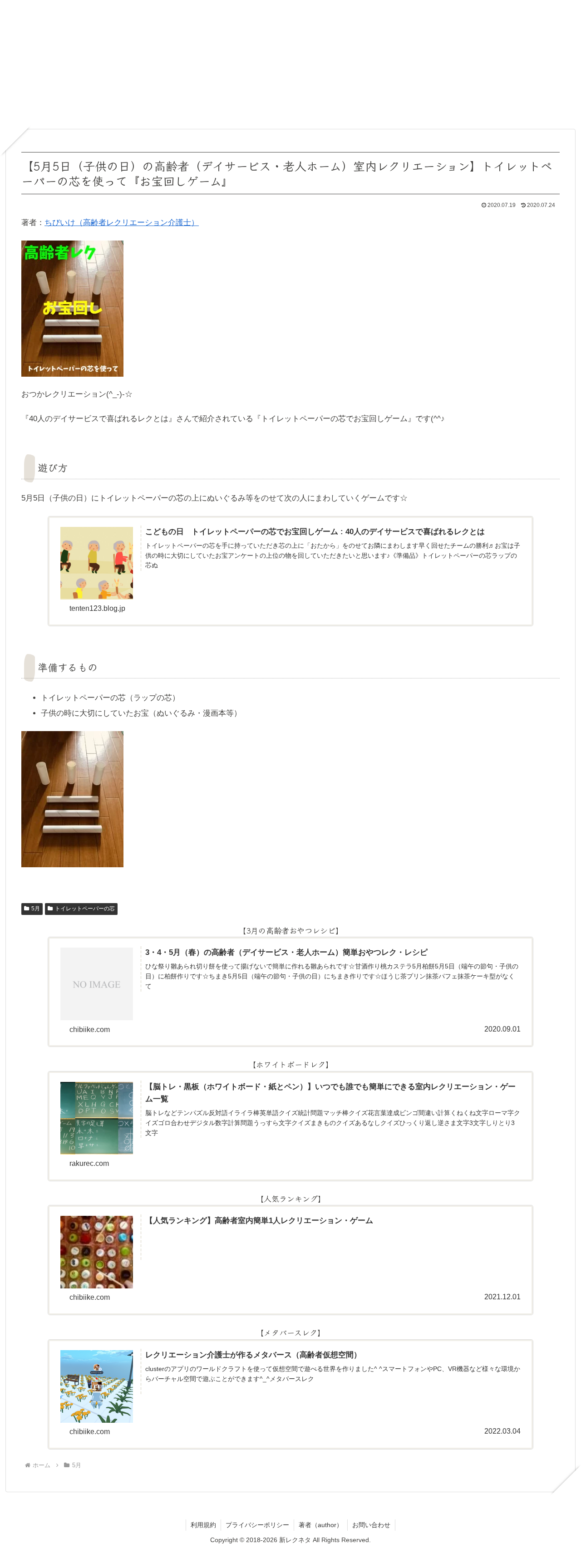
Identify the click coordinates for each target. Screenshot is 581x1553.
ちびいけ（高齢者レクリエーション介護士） (121, 222)
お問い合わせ (371, 1524)
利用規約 (203, 1524)
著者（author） (321, 1524)
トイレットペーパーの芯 (85, 908)
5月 (35, 908)
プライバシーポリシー (257, 1524)
